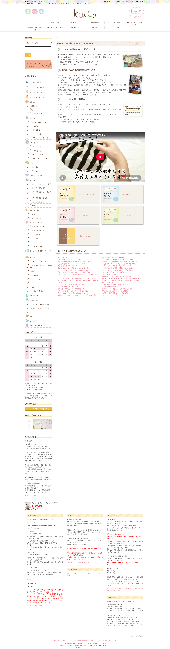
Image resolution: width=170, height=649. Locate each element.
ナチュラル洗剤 (34, 295)
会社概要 (105, 640)
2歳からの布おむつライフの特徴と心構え (115, 291)
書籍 (30, 316)
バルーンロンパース (37, 312)
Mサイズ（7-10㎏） (37, 147)
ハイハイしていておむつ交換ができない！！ (72, 285)
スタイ (33, 287)
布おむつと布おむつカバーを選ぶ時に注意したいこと (119, 259)
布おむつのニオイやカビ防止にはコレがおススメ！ (74, 293)
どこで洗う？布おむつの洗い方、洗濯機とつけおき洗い (119, 262)
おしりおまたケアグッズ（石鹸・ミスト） (39, 266)
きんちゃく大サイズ (37, 230)
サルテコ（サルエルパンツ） (40, 304)
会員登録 (120, 1)
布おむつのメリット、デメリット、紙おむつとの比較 (119, 264)
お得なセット (33, 163)
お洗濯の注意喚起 (94, 22)
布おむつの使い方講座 (109, 274)
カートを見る (140, 1)
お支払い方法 (66, 640)
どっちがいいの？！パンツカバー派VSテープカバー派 (75, 270)
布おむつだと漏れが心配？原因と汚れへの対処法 (117, 268)
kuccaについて (35, 22)
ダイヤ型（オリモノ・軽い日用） (41, 184)
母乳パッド (34, 275)
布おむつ (32, 102)
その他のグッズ (34, 257)
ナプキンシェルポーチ (38, 246)
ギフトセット (35, 171)
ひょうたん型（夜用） (38, 202)
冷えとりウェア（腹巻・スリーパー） (38, 252)
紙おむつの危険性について (110, 287)
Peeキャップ (35, 214)
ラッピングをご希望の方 (114, 22)
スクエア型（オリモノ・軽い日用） (39, 193)
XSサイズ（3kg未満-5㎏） (86, 194)
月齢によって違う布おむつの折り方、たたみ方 (116, 266)
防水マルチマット (37, 271)
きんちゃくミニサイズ (38, 238)
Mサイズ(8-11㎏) (83, 215)
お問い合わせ (57, 640)
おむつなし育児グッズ (36, 175)
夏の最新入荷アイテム (36, 92)
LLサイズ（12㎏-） (37, 154)
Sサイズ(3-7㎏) (127, 194)
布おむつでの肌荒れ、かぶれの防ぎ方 (114, 272)
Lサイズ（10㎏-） (37, 151)
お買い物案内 (95, 28)
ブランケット (35, 283)
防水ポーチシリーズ (35, 223)
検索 (28, 55)
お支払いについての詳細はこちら (37, 605)
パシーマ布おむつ (37, 114)
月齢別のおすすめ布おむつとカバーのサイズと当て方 (74, 262)
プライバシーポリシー (95, 640)
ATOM (114, 640)
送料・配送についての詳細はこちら (78, 562)
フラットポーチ (36, 242)
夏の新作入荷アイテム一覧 (35, 29)
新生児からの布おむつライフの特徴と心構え (72, 289)
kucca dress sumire (35, 326)
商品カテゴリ (75, 28)
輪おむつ (34, 110)
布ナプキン (33, 180)
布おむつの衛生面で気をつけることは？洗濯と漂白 (74, 272)
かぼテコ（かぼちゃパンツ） (40, 308)
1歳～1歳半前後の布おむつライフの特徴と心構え (73, 291)
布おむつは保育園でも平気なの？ (68, 266)
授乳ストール (35, 279)
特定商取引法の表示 (82, 640)
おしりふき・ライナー (38, 218)
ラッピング (33, 321)
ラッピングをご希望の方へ (37, 87)
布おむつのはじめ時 (64, 257)
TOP (57, 37)
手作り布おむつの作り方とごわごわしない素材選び (74, 268)
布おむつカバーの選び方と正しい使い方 (70, 259)
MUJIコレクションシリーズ (55, 29)
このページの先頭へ (137, 636)
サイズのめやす (75, 22)
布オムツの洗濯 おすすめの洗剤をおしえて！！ (117, 285)
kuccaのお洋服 (34, 300)
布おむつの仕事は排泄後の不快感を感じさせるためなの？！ (76, 278)
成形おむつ (34, 106)
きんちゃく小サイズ (37, 234)
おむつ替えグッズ (35, 210)
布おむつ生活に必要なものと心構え (113, 257)
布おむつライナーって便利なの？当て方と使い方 (117, 270)
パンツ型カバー (34, 143)
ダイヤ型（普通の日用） (39, 188)
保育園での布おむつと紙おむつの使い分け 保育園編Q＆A (120, 278)
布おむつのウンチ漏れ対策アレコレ (69, 287)
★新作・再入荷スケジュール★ (134, 23)
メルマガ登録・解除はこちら (38, 409)
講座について (55, 22)
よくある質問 (114, 28)
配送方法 (73, 640)
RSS (110, 640)
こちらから (128, 615)
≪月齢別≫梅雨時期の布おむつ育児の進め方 (116, 293)
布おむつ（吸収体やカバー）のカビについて (72, 264)
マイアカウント (109, 1)
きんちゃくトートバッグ (39, 227)
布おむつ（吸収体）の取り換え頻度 (113, 295)
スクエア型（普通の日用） (39, 198)
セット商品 (34, 167)
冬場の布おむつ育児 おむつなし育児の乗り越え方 (118, 276)
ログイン (129, 1)
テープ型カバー (65, 37)
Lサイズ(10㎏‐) (126, 215)
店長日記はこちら (30, 495)
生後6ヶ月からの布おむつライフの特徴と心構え (117, 289)
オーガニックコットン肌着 (39, 261)
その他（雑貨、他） (37, 291)
